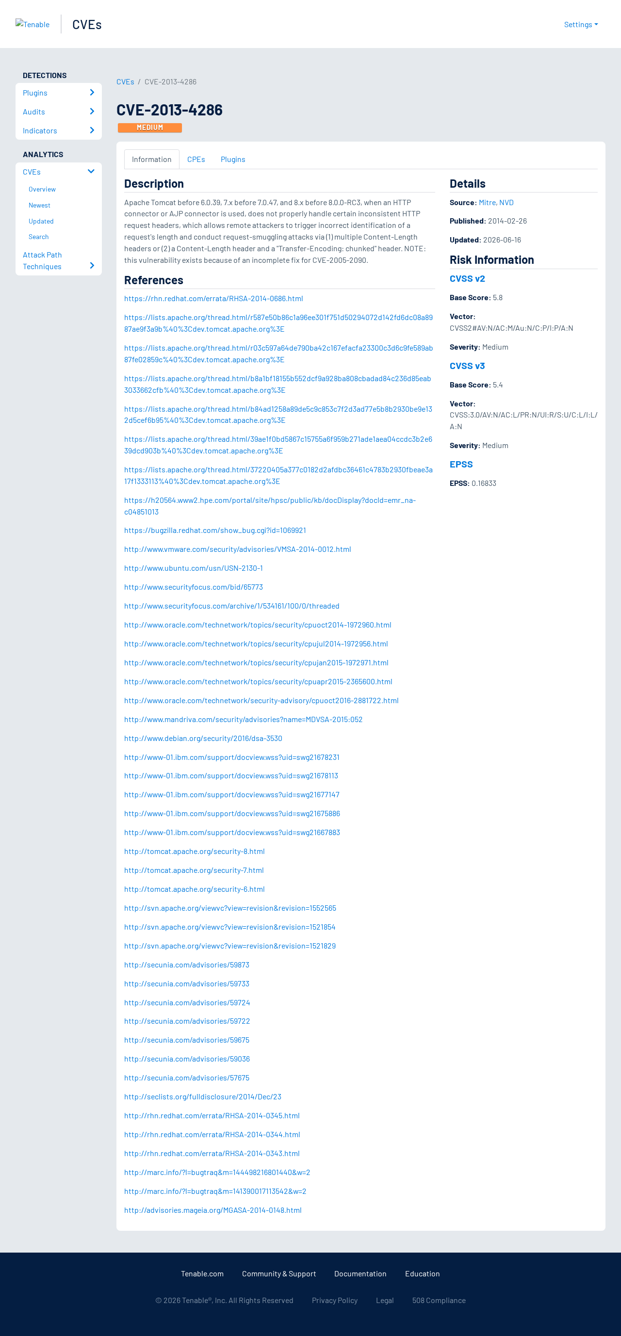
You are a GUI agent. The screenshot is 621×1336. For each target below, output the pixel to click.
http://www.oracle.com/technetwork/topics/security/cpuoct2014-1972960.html (258, 624)
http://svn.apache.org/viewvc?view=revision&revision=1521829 (230, 945)
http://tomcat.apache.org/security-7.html (194, 869)
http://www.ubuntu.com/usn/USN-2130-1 (193, 567)
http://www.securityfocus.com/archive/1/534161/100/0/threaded (232, 605)
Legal (385, 1299)
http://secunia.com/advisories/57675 (186, 1077)
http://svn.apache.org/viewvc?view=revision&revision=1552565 (230, 907)
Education (422, 1273)
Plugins (233, 158)
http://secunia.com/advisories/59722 (187, 1020)
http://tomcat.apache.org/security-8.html (194, 850)
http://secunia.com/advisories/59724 (187, 1002)
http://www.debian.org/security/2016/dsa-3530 (203, 737)
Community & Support (279, 1273)
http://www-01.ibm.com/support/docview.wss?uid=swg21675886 (232, 813)
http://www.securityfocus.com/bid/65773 (193, 586)
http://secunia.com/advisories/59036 (187, 1058)
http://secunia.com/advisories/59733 (186, 983)
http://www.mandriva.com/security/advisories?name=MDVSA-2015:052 (243, 719)
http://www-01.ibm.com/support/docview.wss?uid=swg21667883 (232, 832)
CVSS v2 (467, 278)
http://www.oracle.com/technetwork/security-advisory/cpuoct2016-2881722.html (261, 700)
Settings (578, 24)
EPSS (461, 463)
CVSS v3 (467, 365)
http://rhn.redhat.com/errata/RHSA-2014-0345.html (212, 1115)
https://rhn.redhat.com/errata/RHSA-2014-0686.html (213, 298)
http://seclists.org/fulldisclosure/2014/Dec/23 (202, 1096)
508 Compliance (439, 1299)
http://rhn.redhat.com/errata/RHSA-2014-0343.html (212, 1153)
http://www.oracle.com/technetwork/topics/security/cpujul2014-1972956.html (256, 643)
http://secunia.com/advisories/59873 (186, 964)
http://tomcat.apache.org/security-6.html (194, 888)
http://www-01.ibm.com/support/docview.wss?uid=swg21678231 (232, 756)
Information (152, 158)
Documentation (360, 1273)
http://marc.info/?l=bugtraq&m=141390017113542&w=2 (215, 1190)
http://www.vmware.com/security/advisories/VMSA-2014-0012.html (237, 548)
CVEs (87, 24)
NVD (506, 202)
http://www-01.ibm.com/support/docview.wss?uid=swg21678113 (231, 775)
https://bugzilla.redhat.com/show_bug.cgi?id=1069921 (215, 529)
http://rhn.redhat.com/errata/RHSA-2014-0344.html (212, 1134)
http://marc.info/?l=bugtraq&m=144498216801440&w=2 (217, 1171)
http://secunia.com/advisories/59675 (186, 1039)
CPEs (196, 158)
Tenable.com (202, 1273)
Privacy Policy (335, 1299)
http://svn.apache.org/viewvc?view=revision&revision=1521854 (230, 926)
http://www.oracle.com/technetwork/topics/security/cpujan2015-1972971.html (256, 662)
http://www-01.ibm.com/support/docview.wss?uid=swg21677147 (232, 794)
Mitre (487, 202)
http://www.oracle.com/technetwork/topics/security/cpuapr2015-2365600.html (258, 681)
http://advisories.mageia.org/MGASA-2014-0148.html (213, 1209)
